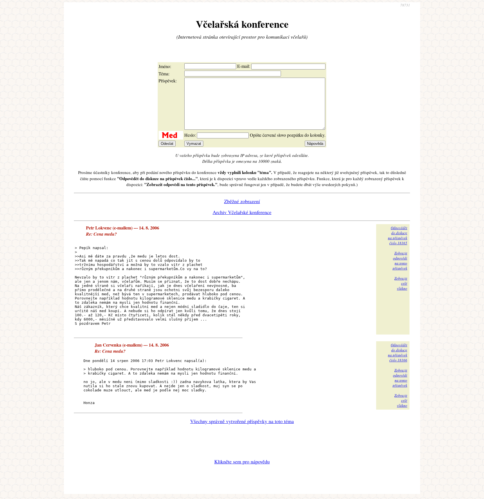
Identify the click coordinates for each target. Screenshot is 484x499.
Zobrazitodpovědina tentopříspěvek (400, 260)
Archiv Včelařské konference (242, 212)
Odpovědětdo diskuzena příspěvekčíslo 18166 (397, 352)
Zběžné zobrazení (242, 201)
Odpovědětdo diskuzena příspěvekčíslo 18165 (397, 235)
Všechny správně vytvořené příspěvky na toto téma (242, 421)
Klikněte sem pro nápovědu (242, 461)
